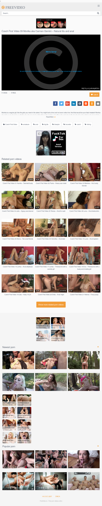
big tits (46, 124)
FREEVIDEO (15, 7)
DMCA (57, 496)
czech (78, 124)
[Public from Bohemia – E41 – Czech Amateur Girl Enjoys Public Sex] (51, 382)
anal (36, 124)
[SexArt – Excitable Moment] (18, 481)
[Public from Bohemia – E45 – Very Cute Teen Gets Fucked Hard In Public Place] (18, 360)
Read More (50, 117)
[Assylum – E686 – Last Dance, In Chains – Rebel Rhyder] (51, 459)
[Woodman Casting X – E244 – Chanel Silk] (18, 459)
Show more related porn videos (51, 304)
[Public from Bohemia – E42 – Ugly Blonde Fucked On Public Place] (18, 382)
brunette (68, 124)
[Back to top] (96, 500)
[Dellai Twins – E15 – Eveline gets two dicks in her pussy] (84, 481)
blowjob (56, 124)
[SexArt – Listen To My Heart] (51, 481)
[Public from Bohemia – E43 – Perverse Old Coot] (84, 360)
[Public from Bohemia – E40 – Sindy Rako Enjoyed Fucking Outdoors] (84, 382)
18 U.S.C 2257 (47, 496)
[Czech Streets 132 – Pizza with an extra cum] (84, 459)
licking (88, 124)
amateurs (26, 124)
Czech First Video (11, 124)
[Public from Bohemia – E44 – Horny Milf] (51, 360)
